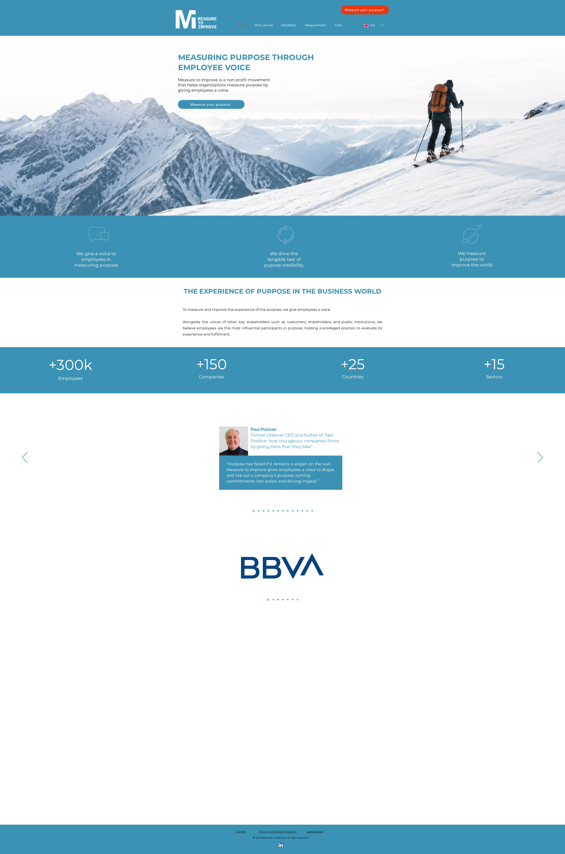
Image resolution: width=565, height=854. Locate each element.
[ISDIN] (287, 599)
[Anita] (268, 511)
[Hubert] (258, 511)
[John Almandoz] (292, 511)
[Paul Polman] (253, 511)
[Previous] (25, 458)
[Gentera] (283, 599)
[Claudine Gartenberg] (297, 511)
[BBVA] (267, 599)
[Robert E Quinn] (302, 511)
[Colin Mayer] (273, 511)
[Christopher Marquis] (312, 511)
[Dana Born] (283, 511)
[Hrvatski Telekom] (278, 599)
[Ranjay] (263, 511)
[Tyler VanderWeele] (287, 511)
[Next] (540, 458)
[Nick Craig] (307, 511)
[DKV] (292, 599)
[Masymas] (297, 599)
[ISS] (273, 600)
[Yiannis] (278, 511)
